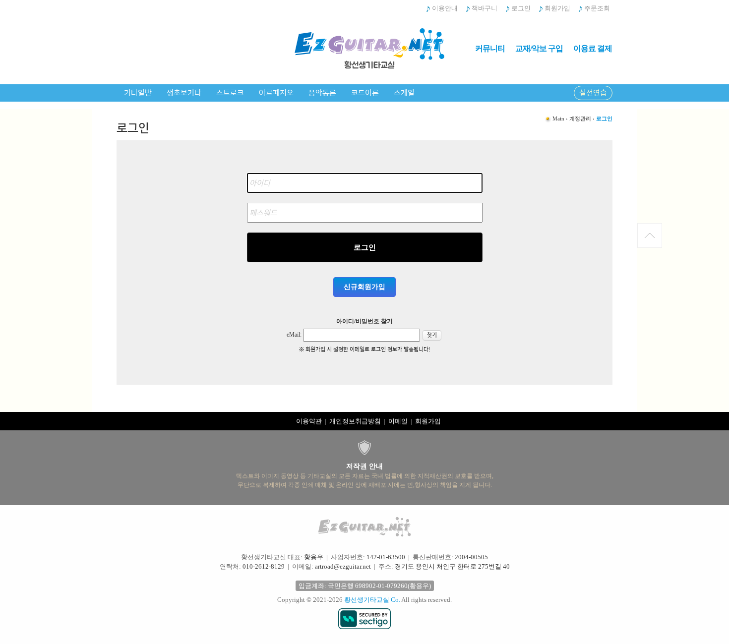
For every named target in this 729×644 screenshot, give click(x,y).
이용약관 (309, 421)
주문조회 (597, 8)
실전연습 (593, 93)
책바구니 (484, 8)
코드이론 (365, 93)
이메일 (398, 421)
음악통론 (322, 93)
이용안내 (445, 8)
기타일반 (138, 93)
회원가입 (557, 8)
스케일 (404, 93)
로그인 (521, 8)
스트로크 (230, 93)
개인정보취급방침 (355, 421)
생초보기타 (184, 93)
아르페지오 (276, 93)
